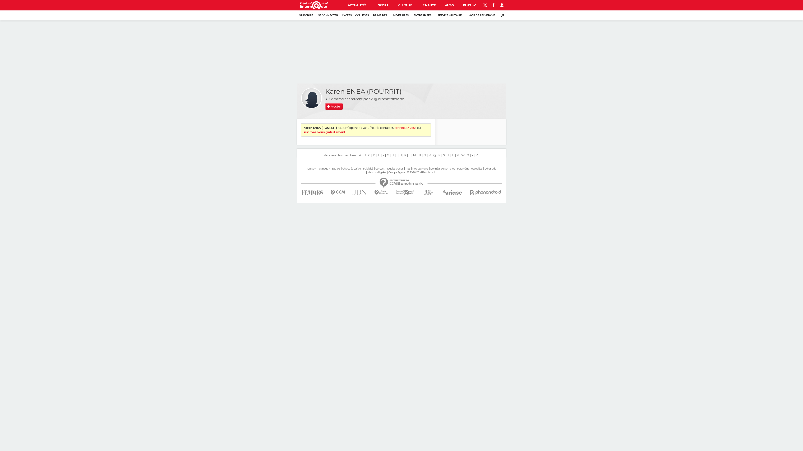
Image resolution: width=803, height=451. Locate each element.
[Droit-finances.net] (381, 192)
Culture (405, 5)
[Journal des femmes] (312, 192)
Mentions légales (376, 172)
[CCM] (337, 192)
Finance (429, 5)
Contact (379, 168)
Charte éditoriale (351, 168)
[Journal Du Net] (360, 192)
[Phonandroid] (485, 192)
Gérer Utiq (490, 168)
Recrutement (420, 168)
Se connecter (328, 15)
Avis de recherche (482, 15)
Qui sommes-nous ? (318, 168)
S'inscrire (306, 15)
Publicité (368, 168)
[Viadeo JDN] (428, 192)
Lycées (347, 15)
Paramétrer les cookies (469, 168)
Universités (400, 15)
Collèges (362, 15)
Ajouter (336, 106)
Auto (449, 5)
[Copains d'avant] (404, 192)
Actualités (357, 5)
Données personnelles (442, 168)
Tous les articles (395, 168)
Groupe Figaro (396, 172)
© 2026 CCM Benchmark (421, 172)
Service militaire (449, 15)
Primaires (380, 15)
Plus (467, 5)
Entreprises (422, 15)
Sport (383, 5)
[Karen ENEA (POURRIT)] (311, 98)
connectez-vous (405, 128)
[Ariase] (452, 192)
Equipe (336, 168)
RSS (407, 168)
